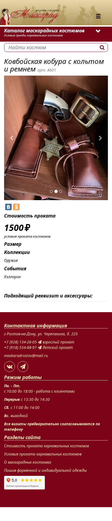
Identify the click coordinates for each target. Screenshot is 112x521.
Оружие (11, 260)
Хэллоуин (12, 276)
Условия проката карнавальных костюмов (43, 454)
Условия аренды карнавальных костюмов (33, 35)
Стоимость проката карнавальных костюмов (46, 445)
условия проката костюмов (27, 236)
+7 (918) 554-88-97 (21, 347)
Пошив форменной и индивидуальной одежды (45, 470)
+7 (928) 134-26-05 (21, 342)
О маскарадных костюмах (27, 462)
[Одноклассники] (16, 207)
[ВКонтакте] (8, 207)
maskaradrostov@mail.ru (26, 355)
